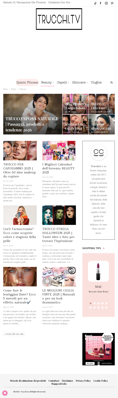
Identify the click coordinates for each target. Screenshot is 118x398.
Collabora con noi (59, 2)
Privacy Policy (83, 380)
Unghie (96, 82)
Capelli (62, 82)
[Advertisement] (59, 54)
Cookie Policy (100, 380)
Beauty (46, 82)
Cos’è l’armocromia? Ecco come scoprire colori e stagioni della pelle (19, 235)
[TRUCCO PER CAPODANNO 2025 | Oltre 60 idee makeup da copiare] (20, 150)
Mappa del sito (59, 383)
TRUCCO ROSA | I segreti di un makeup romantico (75, 110)
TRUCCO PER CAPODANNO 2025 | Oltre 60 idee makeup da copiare (19, 170)
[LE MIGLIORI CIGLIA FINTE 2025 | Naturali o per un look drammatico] (59, 276)
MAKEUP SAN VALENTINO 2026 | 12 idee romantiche (74, 130)
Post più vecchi (14, 334)
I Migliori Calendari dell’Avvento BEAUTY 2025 (58, 168)
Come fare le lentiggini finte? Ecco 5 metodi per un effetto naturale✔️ (19, 296)
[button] (90, 303)
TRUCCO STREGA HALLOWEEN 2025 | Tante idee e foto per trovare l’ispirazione (58, 235)
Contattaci (53, 380)
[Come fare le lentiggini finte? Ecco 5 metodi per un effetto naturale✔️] (20, 276)
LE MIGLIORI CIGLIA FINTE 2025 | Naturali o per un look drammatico (58, 296)
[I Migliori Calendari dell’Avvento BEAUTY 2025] (59, 150)
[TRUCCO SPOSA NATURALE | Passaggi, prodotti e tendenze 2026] (33, 114)
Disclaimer (67, 380)
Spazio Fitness (27, 82)
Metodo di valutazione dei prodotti (24, 2)
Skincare (79, 82)
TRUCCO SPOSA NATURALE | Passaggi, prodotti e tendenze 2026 (32, 124)
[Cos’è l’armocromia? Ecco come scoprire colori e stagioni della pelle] (20, 215)
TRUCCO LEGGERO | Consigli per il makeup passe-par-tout (101, 112)
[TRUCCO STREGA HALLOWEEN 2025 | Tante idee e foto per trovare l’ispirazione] (59, 215)
